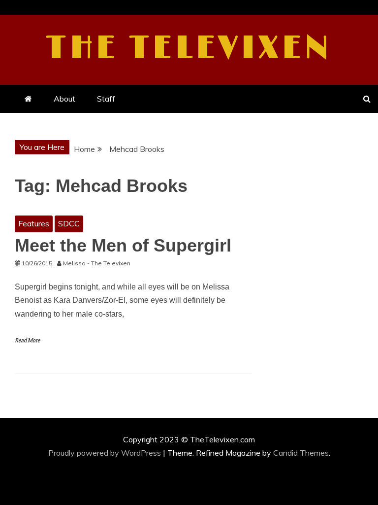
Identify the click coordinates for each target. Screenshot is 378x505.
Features (33, 223)
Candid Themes (301, 453)
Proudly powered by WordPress (105, 453)
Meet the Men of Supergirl (123, 245)
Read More (27, 340)
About (64, 99)
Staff (106, 99)
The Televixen (189, 48)
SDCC (69, 223)
